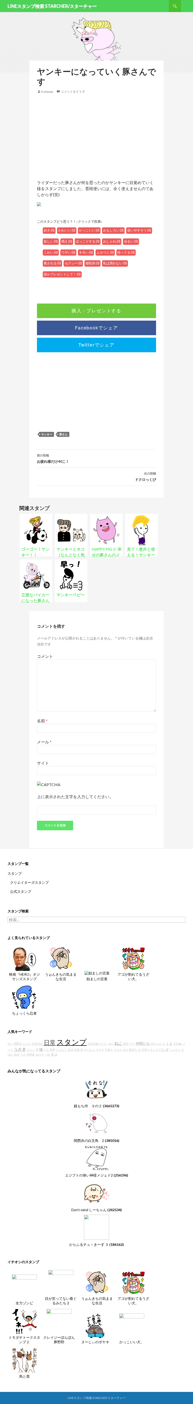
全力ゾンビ (24, 1303)
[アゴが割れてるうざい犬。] (133, 958)
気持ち (133, 1049)
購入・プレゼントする (96, 310)
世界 (52, 1049)
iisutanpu (47, 91)
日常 (50, 1042)
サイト (43, 763)
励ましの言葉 (97, 979)
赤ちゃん (156, 1043)
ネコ (54, 1054)
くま (169, 1043)
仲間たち (143, 1043)
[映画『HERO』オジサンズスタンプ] (24, 958)
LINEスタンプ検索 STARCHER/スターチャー (52, 6)
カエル (118, 1049)
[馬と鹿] (24, 1360)
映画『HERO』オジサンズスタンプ (24, 976)
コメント (45, 656)
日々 (10, 1043)
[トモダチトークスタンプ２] (24, 1321)
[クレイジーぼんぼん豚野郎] (59, 1321)
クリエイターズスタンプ (29, 882)
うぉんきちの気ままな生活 (61, 976)
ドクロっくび (145, 477)
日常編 (177, 1043)
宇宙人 (109, 1049)
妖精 (77, 1049)
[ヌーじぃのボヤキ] (95, 1325)
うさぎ (20, 1049)
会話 (16, 1054)
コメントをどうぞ (73, 91)
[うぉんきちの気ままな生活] (60, 958)
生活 (70, 1049)
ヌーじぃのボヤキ (95, 1342)
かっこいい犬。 (131, 1342)
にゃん (27, 1043)
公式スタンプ (20, 891)
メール (44, 741)
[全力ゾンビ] (24, 1286)
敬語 (126, 1043)
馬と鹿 (24, 1376)
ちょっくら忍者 (24, 1013)
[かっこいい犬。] (131, 1325)
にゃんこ (61, 1049)
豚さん (63, 434)
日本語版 (93, 1043)
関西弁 (18, 1043)
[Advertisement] (96, 137)
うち (46, 1049)
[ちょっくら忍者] (24, 997)
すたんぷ (89, 1049)
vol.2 (125, 1049)
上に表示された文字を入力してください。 (75, 796)
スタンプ (15, 873)
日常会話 (37, 1043)
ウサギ (100, 1049)
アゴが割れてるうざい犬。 (133, 976)
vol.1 (111, 1043)
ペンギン (174, 1049)
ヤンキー (46, 434)
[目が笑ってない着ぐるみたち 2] (60, 1282)
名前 (42, 720)
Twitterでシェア (96, 344)
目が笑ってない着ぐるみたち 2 (61, 1300)
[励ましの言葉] (97, 973)
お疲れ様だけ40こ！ (53, 458)
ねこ (118, 1043)
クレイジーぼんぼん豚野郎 (59, 1339)
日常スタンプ (149, 1049)
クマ (132, 1043)
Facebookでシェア (96, 327)
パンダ (164, 1049)
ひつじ (103, 1043)
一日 (47, 1054)
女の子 (39, 1054)
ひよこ (31, 1049)
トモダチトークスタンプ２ (24, 1339)
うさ (23, 1054)
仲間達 (30, 1054)
